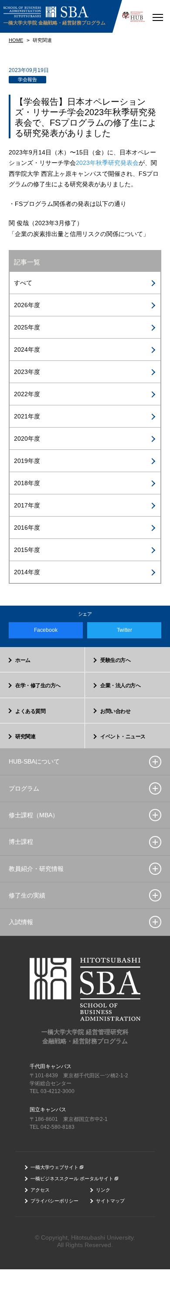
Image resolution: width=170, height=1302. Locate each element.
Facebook (46, 630)
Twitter (124, 630)
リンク (103, 1189)
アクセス (40, 1189)
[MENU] (157, 16)
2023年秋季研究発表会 (107, 162)
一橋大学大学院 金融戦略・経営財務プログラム (54, 22)
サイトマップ (110, 1200)
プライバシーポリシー (54, 1200)
